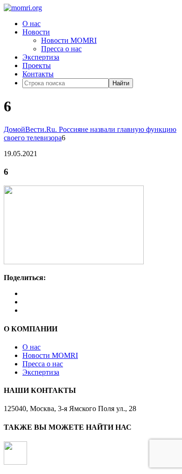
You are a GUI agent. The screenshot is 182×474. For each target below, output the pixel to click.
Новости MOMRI (69, 40)
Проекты (36, 65)
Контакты (38, 74)
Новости (36, 32)
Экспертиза (40, 57)
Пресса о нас (61, 49)
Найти (120, 83)
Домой (14, 129)
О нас (31, 23)
